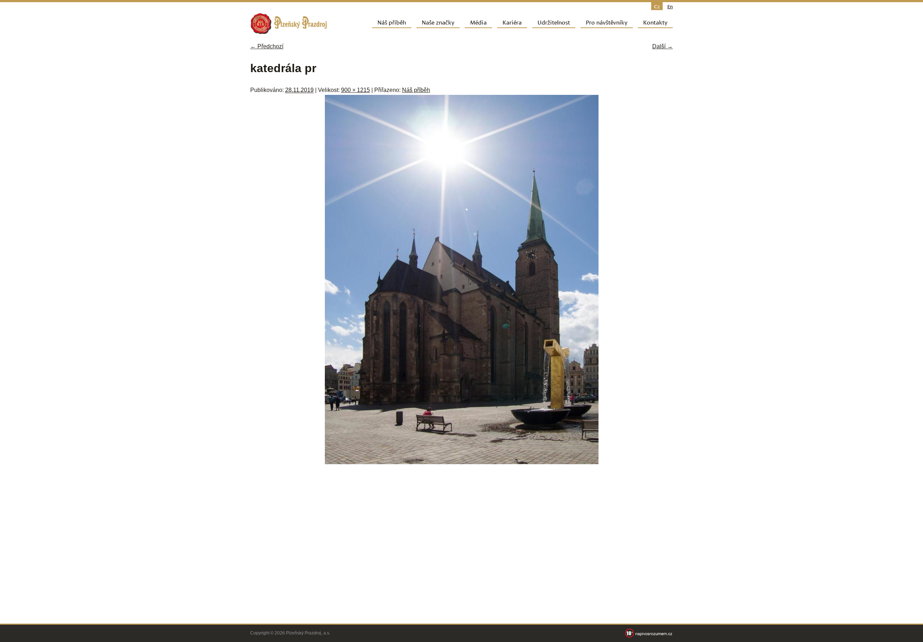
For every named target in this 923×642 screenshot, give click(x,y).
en (670, 6)
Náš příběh (391, 22)
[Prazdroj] (289, 23)
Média (478, 22)
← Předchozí (266, 46)
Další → (662, 46)
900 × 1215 (355, 90)
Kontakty (655, 22)
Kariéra (512, 22)
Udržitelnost (554, 22)
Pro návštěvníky (606, 22)
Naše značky (438, 22)
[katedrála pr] (462, 462)
